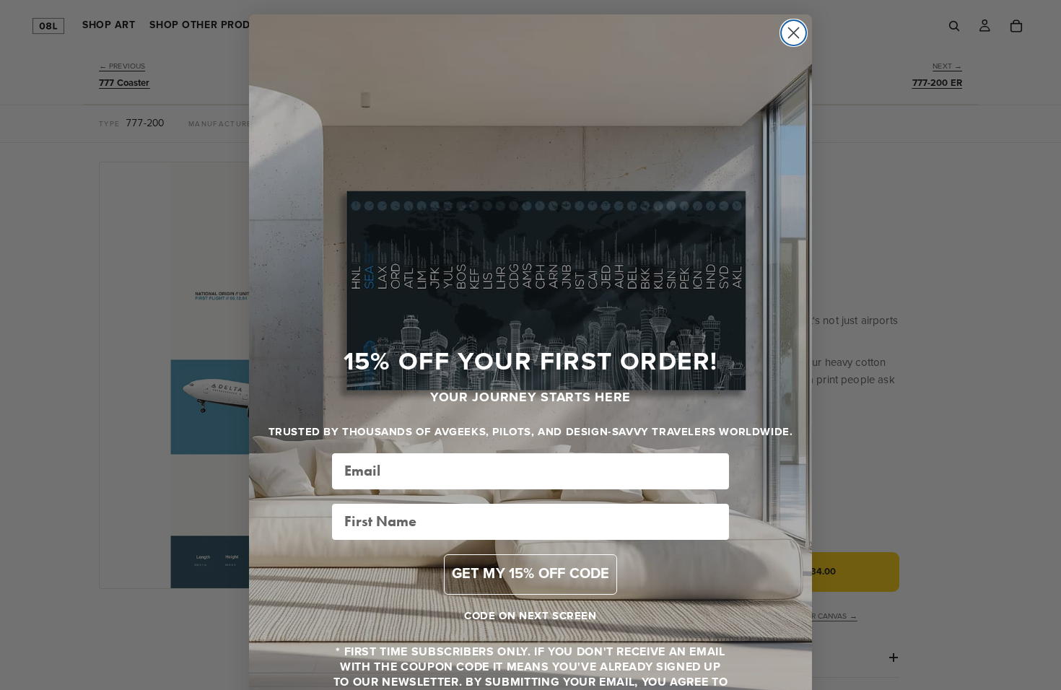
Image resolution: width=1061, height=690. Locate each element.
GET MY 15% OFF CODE (531, 574)
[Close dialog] (793, 32)
